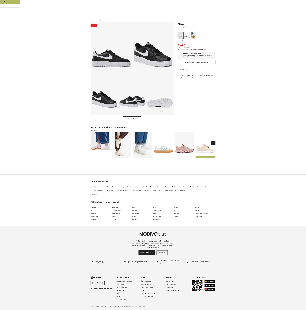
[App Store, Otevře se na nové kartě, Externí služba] (209, 285)
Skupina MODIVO (153, 284)
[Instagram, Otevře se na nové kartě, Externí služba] (92, 283)
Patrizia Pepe (94, 216)
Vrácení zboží (127, 284)
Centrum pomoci (128, 299)
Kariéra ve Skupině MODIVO (153, 287)
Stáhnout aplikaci (205, 6)
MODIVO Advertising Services (153, 293)
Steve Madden (115, 213)
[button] (111, 50)
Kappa (155, 213)
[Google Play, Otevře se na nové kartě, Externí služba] (209, 281)
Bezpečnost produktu (178, 290)
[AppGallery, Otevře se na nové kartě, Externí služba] (209, 289)
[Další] (301, 2)
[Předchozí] (4, 2)
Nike (181, 24)
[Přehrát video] (153, 50)
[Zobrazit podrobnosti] (213, 69)
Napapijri (93, 207)
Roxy (133, 207)
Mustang (197, 207)
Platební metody (127, 290)
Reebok (176, 213)
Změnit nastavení (112, 306)
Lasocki (134, 219)
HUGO (176, 210)
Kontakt (125, 296)
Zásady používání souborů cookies (127, 306)
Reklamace (126, 293)
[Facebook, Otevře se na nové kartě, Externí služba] (103, 283)
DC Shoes (135, 210)
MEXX (134, 216)
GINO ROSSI (198, 216)
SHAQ (155, 207)
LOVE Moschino (116, 210)
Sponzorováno (94, 130)
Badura (197, 210)
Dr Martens (156, 219)
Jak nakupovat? (177, 281)
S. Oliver (113, 219)
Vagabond (114, 207)
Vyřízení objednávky (128, 287)
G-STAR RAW (157, 216)
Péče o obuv (176, 287)
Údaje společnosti (153, 281)
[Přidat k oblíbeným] (172, 26)
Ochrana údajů (141, 306)
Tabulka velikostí (178, 284)
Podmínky (103, 306)
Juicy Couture (157, 210)
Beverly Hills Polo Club (201, 213)
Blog (197, 6)
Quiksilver (93, 219)
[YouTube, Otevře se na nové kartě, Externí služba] (97, 283)
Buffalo (113, 216)
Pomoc (213, 6)
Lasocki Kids (136, 213)
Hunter (176, 207)
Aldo (92, 210)
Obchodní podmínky (153, 296)
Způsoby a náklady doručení (128, 281)
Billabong (93, 213)
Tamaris (176, 216)
